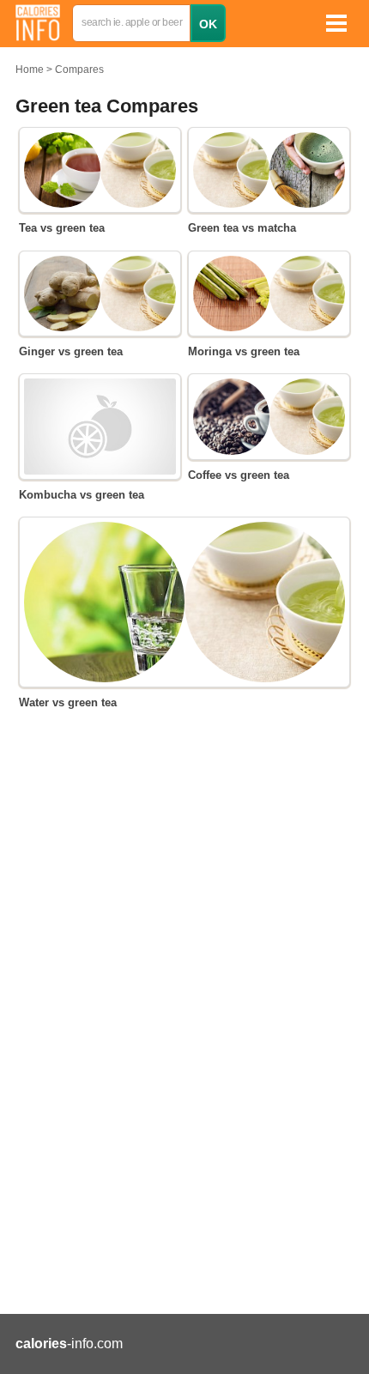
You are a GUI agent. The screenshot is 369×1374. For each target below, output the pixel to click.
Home (29, 70)
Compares (79, 70)
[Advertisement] (184, 1016)
